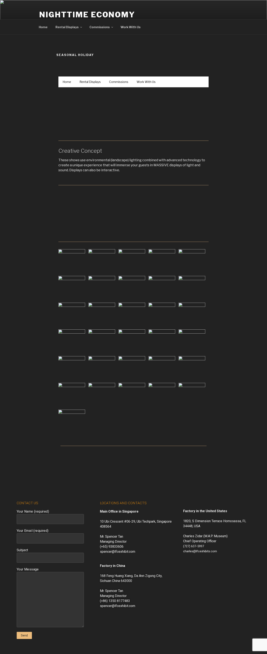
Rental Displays (67, 27)
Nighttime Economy (87, 14)
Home (43, 27)
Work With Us (131, 27)
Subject (22, 550)
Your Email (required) (32, 531)
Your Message (28, 569)
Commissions (99, 27)
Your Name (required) (33, 511)
